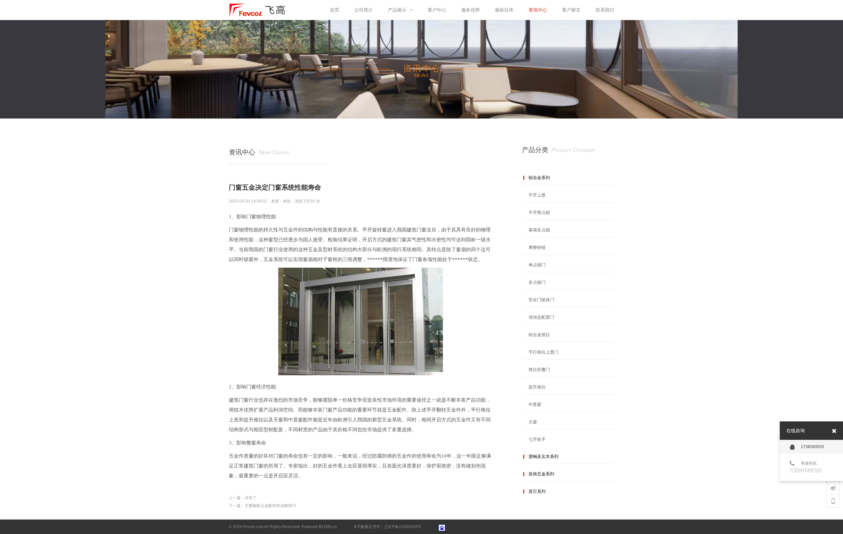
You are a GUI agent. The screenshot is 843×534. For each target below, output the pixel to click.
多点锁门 (537, 282)
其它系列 (537, 491)
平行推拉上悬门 (543, 352)
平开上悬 (537, 195)
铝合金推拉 (539, 334)
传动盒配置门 (541, 317)
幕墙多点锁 (539, 229)
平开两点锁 (539, 212)
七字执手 (537, 439)
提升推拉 (537, 387)
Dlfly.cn (330, 526)
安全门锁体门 (541, 299)
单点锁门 (537, 264)
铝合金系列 (539, 177)
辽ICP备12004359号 (402, 526)
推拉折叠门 (539, 369)
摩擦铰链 (537, 247)
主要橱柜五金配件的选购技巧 (270, 505)
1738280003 (812, 446)
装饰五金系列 (541, 473)
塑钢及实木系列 (543, 456)
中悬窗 (535, 404)
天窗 (533, 421)
